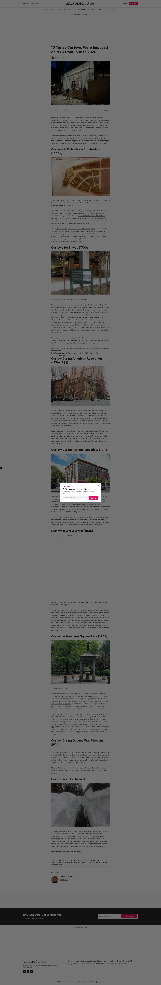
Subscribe (93, 498)
